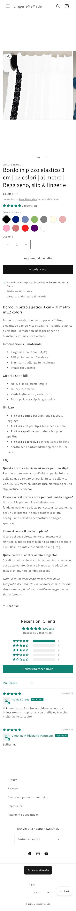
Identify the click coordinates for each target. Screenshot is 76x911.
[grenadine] (6, 228)
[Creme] (53, 219)
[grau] (43, 219)
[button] (8, 6)
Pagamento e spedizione (23, 814)
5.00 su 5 (48, 628)
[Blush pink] (62, 219)
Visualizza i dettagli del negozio (27, 296)
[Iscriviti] (57, 839)
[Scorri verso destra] (46, 157)
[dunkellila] (34, 228)
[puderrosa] (15, 228)
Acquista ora (38, 269)
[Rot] (25, 228)
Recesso (13, 788)
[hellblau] (25, 219)
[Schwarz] (6, 219)
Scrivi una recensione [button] (38, 669)
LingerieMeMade (42, 904)
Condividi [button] (13, 606)
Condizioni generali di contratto (28, 797)
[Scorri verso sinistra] (29, 157)
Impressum (15, 806)
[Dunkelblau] (15, 219)
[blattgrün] (34, 219)
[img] (12, 694)
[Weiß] (43, 228)
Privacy (12, 779)
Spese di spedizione (28, 199)
